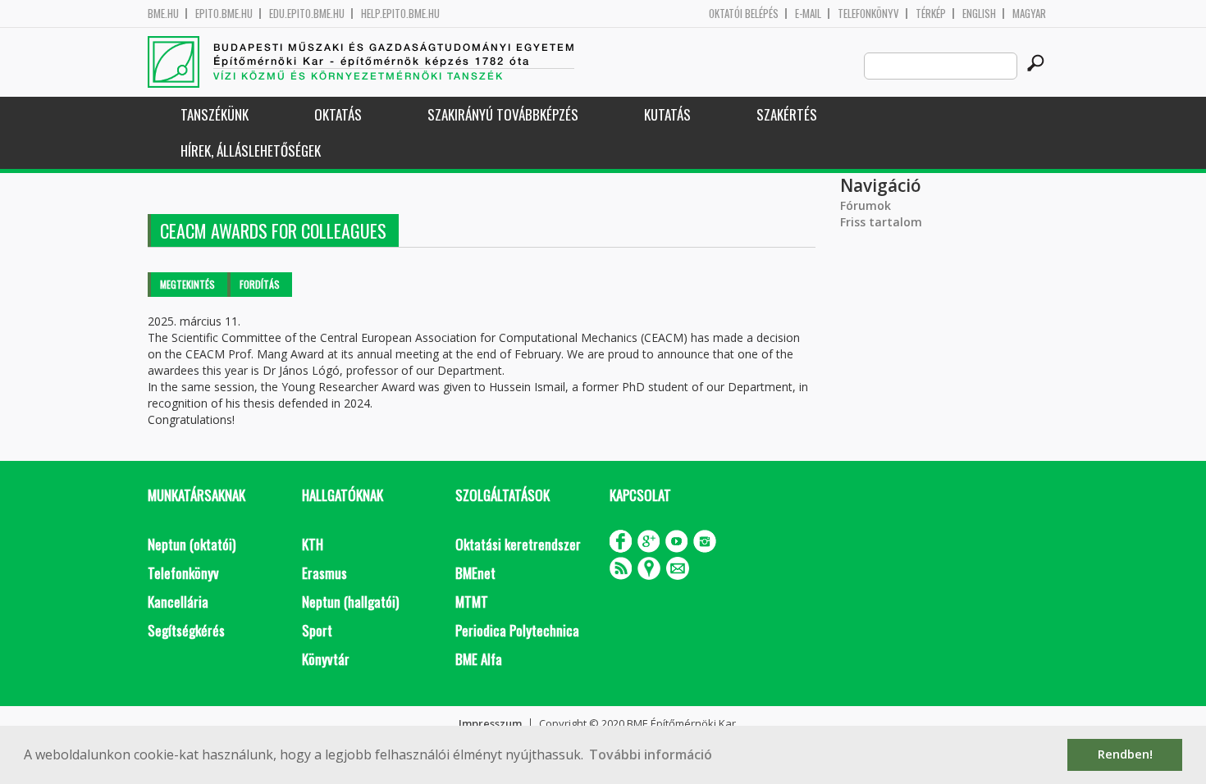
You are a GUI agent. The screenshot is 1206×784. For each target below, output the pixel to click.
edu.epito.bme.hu (307, 13)
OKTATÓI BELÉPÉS (744, 13)
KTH (312, 544)
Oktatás (338, 114)
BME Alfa (478, 659)
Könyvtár (325, 659)
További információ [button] (650, 754)
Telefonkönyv (868, 13)
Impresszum (490, 723)
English (979, 13)
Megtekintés (187, 284)
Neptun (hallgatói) (350, 601)
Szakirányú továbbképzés (502, 114)
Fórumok (865, 205)
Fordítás (260, 284)
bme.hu (163, 13)
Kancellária (178, 601)
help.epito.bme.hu (400, 13)
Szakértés (786, 114)
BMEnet (475, 573)
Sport (317, 630)
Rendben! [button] (1125, 754)
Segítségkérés (186, 630)
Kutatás (667, 114)
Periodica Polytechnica (517, 630)
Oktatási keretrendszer (518, 544)
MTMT (471, 601)
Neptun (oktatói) (191, 544)
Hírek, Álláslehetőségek (250, 150)
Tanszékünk (214, 114)
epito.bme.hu (224, 13)
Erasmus (324, 573)
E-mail (808, 13)
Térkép (931, 13)
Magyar (1029, 13)
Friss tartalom (881, 222)
